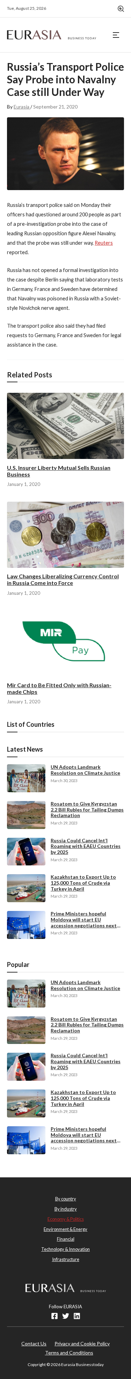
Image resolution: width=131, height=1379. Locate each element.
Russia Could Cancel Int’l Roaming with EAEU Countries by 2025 (86, 846)
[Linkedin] (76, 1315)
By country (65, 1199)
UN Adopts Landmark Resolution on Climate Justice (85, 770)
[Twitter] (65, 1315)
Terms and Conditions (69, 1353)
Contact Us (33, 1343)
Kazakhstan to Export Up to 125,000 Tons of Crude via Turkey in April (83, 883)
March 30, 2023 (64, 780)
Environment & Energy (65, 1229)
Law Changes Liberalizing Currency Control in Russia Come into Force (63, 579)
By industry (65, 1209)
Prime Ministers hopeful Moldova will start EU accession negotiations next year (84, 922)
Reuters (104, 243)
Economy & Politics (66, 1219)
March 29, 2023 (64, 823)
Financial (65, 1239)
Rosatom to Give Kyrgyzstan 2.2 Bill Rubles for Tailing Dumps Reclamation (87, 810)
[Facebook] (54, 1315)
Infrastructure (65, 1259)
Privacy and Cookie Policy (82, 1343)
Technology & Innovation (65, 1249)
